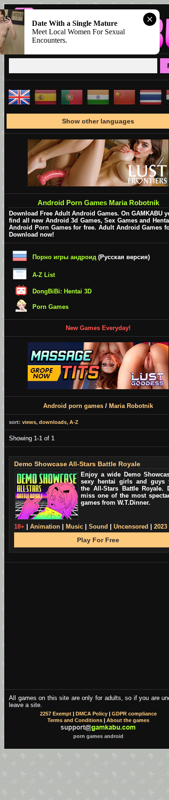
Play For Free (98, 540)
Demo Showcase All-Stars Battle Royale (77, 464)
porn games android (98, 736)
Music (74, 526)
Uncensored (131, 526)
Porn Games (50, 306)
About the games (128, 720)
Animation (45, 526)
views (29, 422)
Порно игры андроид (64, 257)
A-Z (73, 422)
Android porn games (73, 405)
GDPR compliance (134, 713)
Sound (98, 526)
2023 (160, 526)
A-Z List (43, 274)
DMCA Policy (92, 713)
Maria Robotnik (131, 405)
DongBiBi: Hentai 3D (62, 291)
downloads (53, 422)
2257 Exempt (55, 713)
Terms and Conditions (74, 720)
